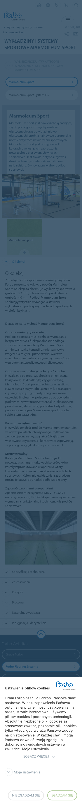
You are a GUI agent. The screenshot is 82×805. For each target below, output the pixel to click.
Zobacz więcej (36, 756)
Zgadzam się (62, 795)
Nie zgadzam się (26, 795)
